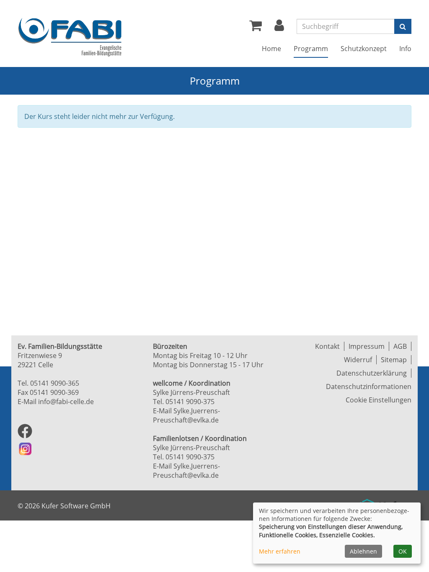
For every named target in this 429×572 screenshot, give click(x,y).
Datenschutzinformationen (368, 386)
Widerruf (358, 359)
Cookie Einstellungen (378, 400)
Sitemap (394, 359)
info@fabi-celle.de (66, 401)
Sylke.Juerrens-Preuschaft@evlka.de (186, 415)
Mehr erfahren (279, 551)
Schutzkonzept (364, 48)
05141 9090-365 (54, 383)
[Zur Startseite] (70, 37)
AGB (400, 346)
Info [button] (405, 48)
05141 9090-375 (189, 401)
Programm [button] (311, 48)
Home (271, 48)
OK (402, 551)
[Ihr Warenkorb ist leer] (255, 27)
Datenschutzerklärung (371, 373)
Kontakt (327, 346)
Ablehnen (363, 551)
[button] (279, 27)
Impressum (367, 346)
